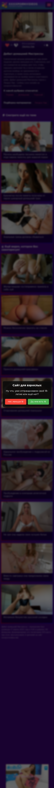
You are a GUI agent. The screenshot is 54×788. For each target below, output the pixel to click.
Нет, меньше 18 (15, 402)
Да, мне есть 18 (38, 402)
